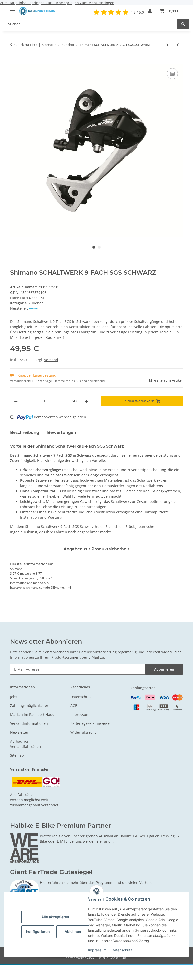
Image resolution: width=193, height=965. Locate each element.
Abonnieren (164, 669)
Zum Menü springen (97, 2)
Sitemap (17, 755)
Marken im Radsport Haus (32, 714)
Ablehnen (73, 931)
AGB (73, 705)
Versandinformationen (29, 723)
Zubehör (36, 303)
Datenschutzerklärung (98, 652)
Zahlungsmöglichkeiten (29, 705)
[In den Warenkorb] (14, 61)
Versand (51, 359)
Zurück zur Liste (25, 44)
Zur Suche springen (63, 2)
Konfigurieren (38, 931)
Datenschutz (122, 950)
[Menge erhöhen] (86, 401)
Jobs (13, 696)
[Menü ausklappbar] (12, 8)
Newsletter (19, 732)
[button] (150, 11)
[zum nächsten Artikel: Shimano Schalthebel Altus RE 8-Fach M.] (167, 44)
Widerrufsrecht (83, 732)
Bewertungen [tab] (61, 432)
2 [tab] (99, 247)
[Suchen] (183, 24)
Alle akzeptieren (55, 917)
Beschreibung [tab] (24, 432)
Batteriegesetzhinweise (90, 723)
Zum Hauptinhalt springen (23, 2)
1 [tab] (93, 247)
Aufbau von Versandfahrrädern (26, 744)
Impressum (97, 950)
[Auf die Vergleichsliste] (172, 73)
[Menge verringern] (15, 401)
